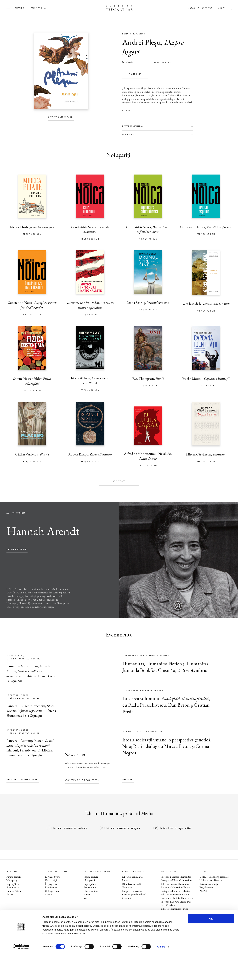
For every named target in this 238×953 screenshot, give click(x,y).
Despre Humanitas (132, 891)
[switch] (89, 946)
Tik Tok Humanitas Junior (174, 908)
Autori (9, 894)
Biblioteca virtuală (131, 884)
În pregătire (12, 884)
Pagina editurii (13, 876)
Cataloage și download (134, 894)
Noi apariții (12, 880)
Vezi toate (119, 481)
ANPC (203, 891)
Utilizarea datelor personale (214, 876)
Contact (126, 898)
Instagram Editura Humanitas (176, 880)
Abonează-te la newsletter (82, 780)
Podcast (126, 880)
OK (211, 918)
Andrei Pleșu (141, 42)
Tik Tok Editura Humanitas (175, 884)
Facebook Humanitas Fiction (176, 887)
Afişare (161, 946)
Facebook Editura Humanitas (176, 876)
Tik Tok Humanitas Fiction (175, 894)
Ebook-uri (127, 887)
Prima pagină (38, 8)
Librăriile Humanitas (200, 8)
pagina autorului (17, 549)
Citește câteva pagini (61, 117)
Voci (86, 898)
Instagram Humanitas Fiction (176, 891)
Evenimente (12, 887)
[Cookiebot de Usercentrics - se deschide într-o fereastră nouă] (21, 946)
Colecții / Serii (13, 891)
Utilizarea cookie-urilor (211, 880)
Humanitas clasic (162, 63)
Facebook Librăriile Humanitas (177, 898)
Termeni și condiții (208, 884)
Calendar (128, 779)
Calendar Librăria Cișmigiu (22, 779)
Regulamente (206, 887)
